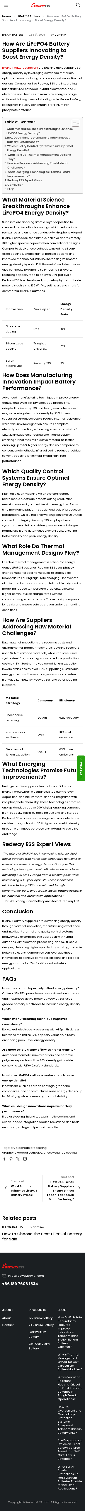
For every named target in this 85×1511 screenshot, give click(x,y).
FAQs (10, 189)
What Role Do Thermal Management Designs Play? (39, 157)
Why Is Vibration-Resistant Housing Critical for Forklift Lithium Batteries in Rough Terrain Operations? (70, 1388)
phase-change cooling (60, 1153)
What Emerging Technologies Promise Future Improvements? (39, 174)
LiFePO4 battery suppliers (20, 68)
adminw (60, 34)
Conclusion (15, 185)
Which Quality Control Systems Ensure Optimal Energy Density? (40, 148)
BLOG (62, 1310)
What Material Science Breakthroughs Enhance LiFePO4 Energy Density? (40, 131)
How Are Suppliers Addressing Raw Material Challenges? (37, 165)
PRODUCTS (37, 1310)
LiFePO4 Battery (29, 16)
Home (6, 16)
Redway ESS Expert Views (24, 180)
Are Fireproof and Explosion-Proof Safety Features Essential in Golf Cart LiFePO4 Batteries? (70, 1449)
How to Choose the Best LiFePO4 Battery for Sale (42, 1236)
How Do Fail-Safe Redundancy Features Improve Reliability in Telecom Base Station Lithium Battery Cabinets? (70, 1332)
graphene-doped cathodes (22, 1153)
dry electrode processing (28, 1148)
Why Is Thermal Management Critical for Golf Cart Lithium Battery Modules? (70, 1361)
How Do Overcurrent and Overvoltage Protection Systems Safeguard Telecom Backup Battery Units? (70, 1420)
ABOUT (7, 1310)
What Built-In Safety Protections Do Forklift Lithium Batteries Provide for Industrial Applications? (70, 1478)
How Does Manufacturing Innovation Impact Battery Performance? (38, 140)
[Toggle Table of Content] (73, 123)
